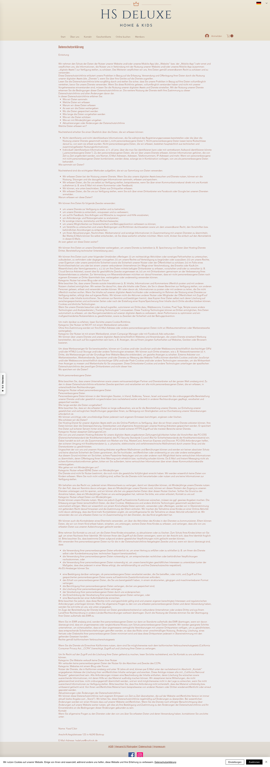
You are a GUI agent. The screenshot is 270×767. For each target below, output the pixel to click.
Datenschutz (145, 746)
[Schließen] (266, 762)
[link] (230, 35)
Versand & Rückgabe (126, 746)
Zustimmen (254, 762)
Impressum (159, 746)
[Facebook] (131, 755)
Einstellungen (235, 762)
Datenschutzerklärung (165, 762)
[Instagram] (140, 755)
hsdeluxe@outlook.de (86, 740)
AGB (110, 746)
